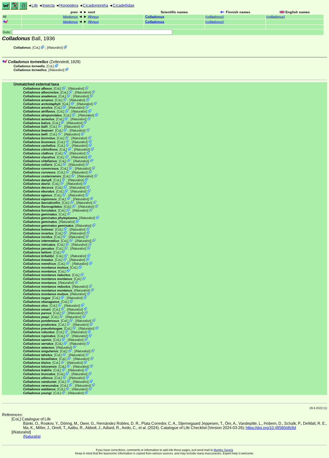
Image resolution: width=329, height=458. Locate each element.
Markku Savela (223, 450)
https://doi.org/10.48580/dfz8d (271, 428)
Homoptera (68, 5)
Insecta (48, 5)
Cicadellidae (123, 5)
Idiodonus (70, 17)
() (214, 17)
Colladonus (154, 17)
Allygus (93, 17)
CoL (36, 47)
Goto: (7, 32)
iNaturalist (55, 47)
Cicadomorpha (95, 5)
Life (35, 5)
